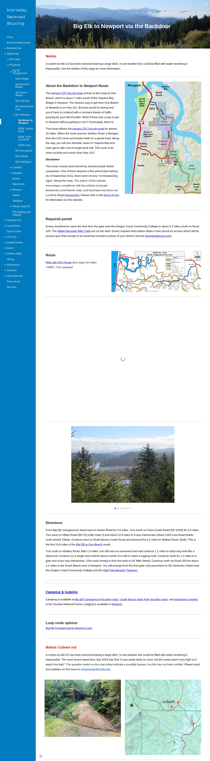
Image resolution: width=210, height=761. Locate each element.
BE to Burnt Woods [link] (21, 94)
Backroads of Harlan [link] (22, 85)
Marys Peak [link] (19, 184)
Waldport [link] (18, 200)
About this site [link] (14, 276)
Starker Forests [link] (15, 242)
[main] (123, 24)
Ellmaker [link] (17, 173)
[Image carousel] (122, 467)
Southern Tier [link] (14, 220)
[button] (206, 4)
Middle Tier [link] (13, 53)
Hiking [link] (10, 259)
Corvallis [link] (17, 167)
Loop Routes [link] (13, 225)
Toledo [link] (16, 195)
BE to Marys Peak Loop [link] (24, 108)
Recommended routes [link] (19, 42)
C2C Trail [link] (11, 237)
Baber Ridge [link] (22, 78)
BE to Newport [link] (23, 114)
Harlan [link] (16, 178)
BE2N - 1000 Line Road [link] (24, 138)
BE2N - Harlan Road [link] (25, 130)
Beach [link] (10, 248)
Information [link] (13, 264)
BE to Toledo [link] (21, 156)
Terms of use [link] (13, 281)
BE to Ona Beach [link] (24, 150)
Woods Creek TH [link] (21, 206)
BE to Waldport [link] (23, 161)
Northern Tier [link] (14, 48)
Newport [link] (17, 189)
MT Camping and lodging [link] (22, 213)
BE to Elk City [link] (22, 101)
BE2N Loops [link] (24, 145)
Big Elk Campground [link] (20, 72)
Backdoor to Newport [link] (25, 121)
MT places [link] (15, 65)
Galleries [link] (12, 270)
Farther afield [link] (14, 253)
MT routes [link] (15, 59)
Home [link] (10, 37)
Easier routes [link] (14, 231)
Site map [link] (11, 287)
